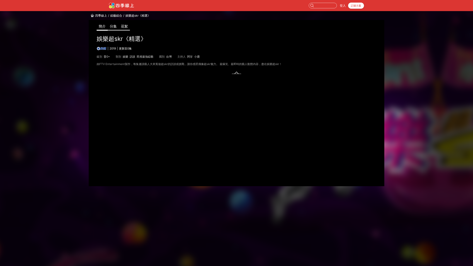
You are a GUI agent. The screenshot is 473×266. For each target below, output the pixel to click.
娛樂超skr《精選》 (137, 15)
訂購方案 (356, 5)
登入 (343, 5)
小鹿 (197, 56)
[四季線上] (121, 5)
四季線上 (101, 15)
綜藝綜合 (116, 15)
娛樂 (125, 56)
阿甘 (190, 56)
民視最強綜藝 (145, 56)
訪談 (132, 56)
